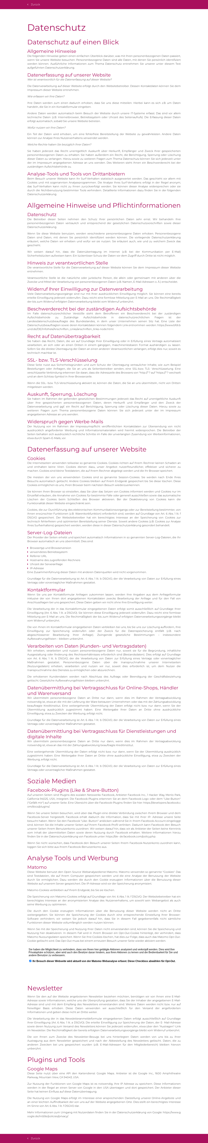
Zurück (35, 4)
